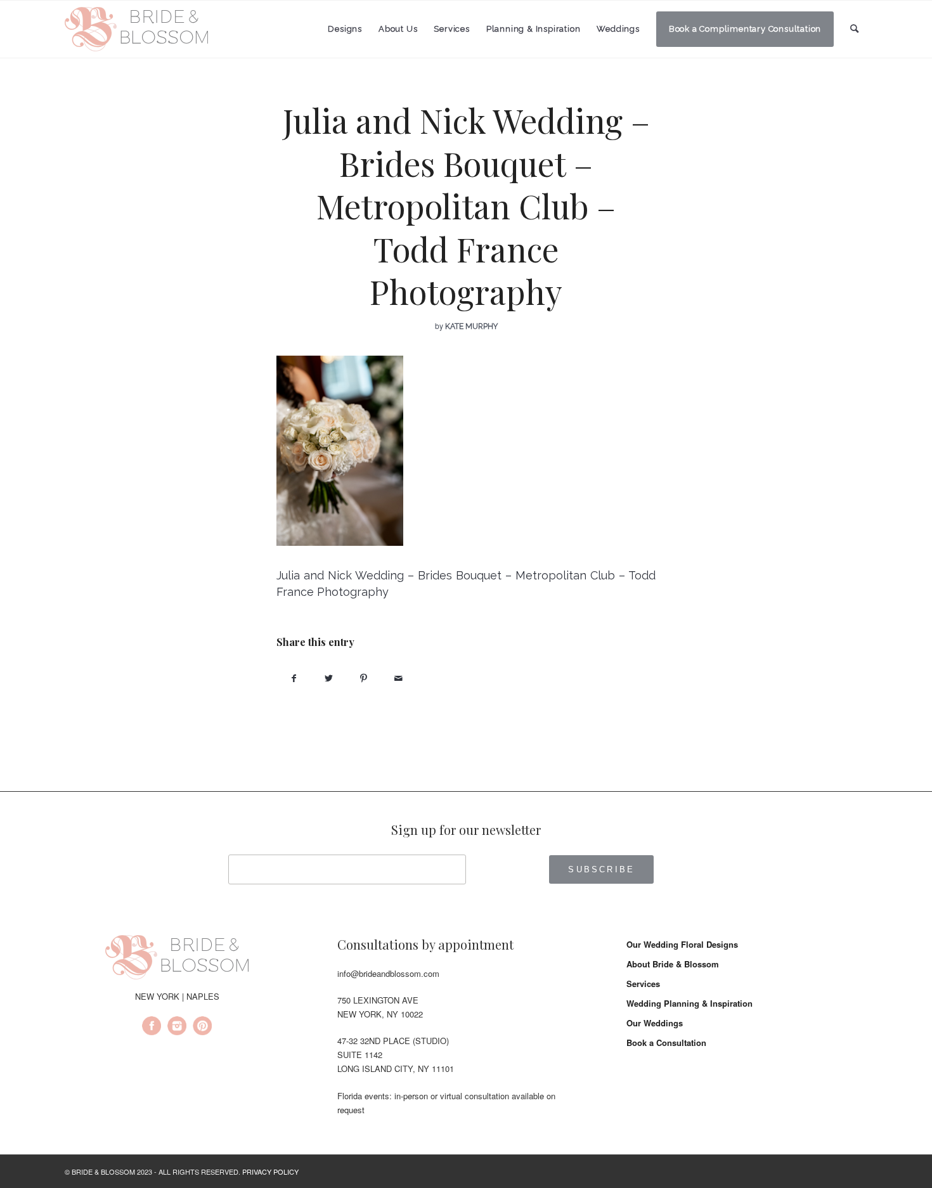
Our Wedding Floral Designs (682, 944)
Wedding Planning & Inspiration (689, 1003)
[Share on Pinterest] (363, 678)
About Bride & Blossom (672, 964)
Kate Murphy (471, 326)
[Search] (854, 29)
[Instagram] (176, 1027)
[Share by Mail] (398, 678)
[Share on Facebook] (293, 678)
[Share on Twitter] (328, 678)
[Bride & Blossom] (177, 959)
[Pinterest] (202, 1027)
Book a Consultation (666, 1042)
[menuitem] (345, 29)
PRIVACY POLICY (270, 1171)
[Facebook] (151, 1027)
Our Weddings (654, 1023)
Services (643, 984)
